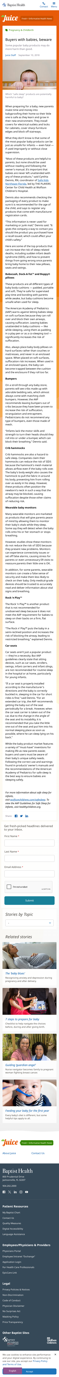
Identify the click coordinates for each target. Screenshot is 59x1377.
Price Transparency (13, 1322)
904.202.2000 (9, 1185)
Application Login (12, 1261)
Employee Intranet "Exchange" (19, 1256)
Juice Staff (10, 55)
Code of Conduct (11, 1300)
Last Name (10, 851)
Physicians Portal (12, 1250)
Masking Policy (11, 1316)
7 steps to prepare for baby (22, 1019)
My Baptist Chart (11, 1212)
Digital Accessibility (13, 1228)
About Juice (9, 1153)
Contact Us (38, 1153)
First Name (10, 836)
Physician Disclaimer (13, 1305)
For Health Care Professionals (18, 1267)
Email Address (12, 867)
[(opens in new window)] (51, 1342)
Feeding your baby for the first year (27, 1110)
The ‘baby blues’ (15, 973)
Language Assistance (14, 1234)
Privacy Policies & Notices (16, 1289)
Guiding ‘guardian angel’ (20, 1065)
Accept (29, 1371)
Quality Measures (12, 1223)
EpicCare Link (10, 1272)
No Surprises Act (11, 1311)
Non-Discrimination (13, 1294)
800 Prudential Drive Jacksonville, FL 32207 (14, 1178)
